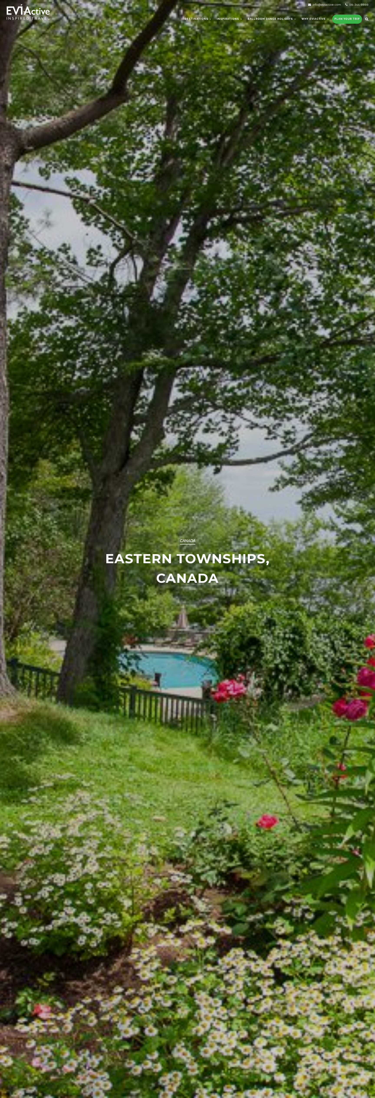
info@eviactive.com (326, 4)
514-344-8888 (358, 4)
